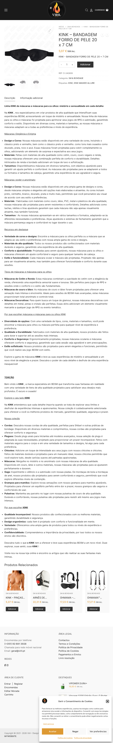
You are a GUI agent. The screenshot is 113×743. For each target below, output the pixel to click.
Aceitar (52, 731)
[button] (107, 701)
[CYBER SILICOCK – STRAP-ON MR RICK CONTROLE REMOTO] (107, 35)
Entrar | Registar (13, 683)
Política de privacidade (83, 738)
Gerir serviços (48, 724)
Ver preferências (98, 731)
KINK (70, 83)
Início (61, 27)
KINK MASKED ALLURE (84, 83)
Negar (75, 731)
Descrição (9, 98)
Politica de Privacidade (71, 647)
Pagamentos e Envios (70, 654)
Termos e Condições (70, 643)
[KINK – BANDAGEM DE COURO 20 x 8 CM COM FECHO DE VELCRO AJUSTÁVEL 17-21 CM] (102, 35)
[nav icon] (5, 10)
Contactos (64, 640)
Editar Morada (11, 691)
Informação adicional (31, 98)
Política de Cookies (65, 738)
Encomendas (11, 687)
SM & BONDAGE (73, 27)
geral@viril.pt (18, 650)
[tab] (9, 98)
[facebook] (5, 665)
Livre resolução (67, 658)
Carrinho (8, 694)
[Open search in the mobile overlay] (86, 10)
